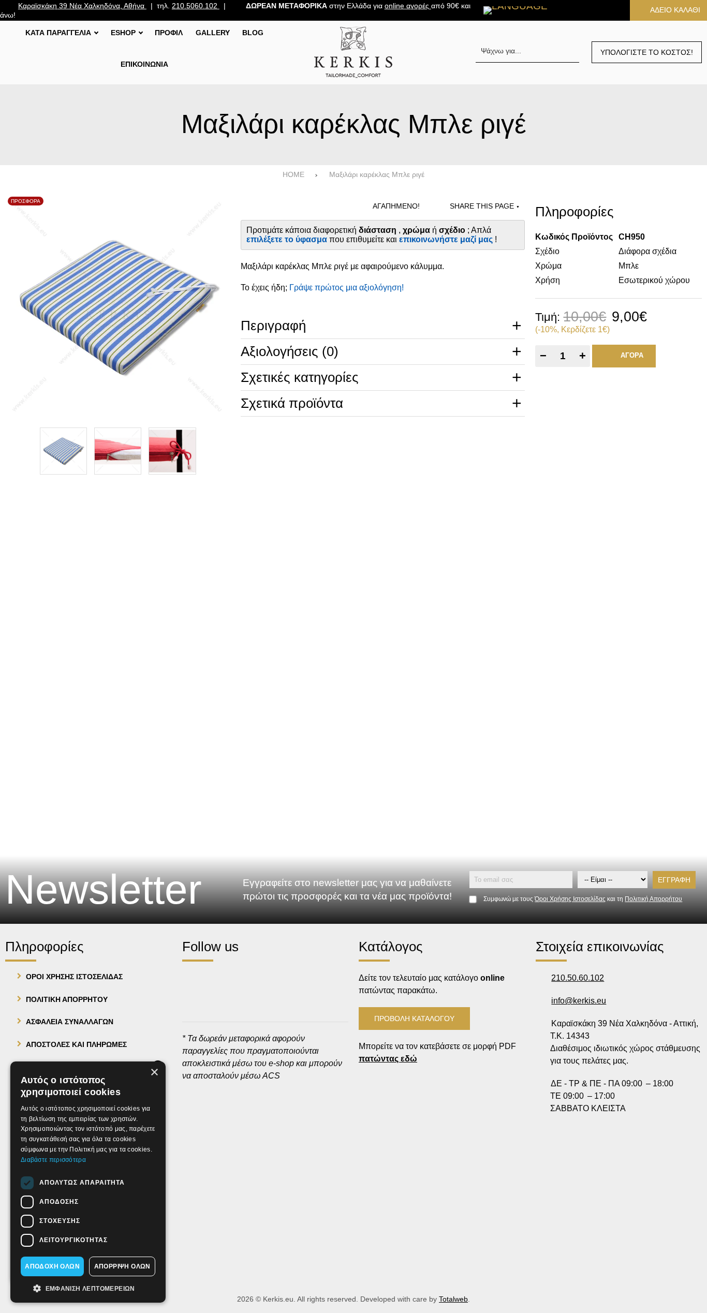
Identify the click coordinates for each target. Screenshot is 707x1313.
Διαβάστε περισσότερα (53, 1159)
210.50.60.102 (577, 977)
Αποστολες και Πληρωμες (76, 1044)
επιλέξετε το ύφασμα (287, 239)
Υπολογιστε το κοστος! (646, 52)
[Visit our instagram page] (223, 980)
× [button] (154, 1072)
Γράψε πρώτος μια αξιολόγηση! (346, 287)
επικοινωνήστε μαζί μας (447, 239)
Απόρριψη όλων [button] (122, 1266)
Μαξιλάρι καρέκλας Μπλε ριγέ (376, 175)
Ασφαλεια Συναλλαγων (69, 1021)
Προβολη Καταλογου (414, 1018)
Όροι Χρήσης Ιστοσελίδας (570, 899)
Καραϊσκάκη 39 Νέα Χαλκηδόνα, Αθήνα (82, 6)
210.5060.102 (195, 6)
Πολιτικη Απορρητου (67, 999)
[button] (88, 1287)
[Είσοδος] (606, 10)
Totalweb (453, 1299)
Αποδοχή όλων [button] (52, 1266)
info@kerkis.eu (578, 1000)
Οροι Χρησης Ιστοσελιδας (74, 976)
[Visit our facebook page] (195, 980)
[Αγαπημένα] (574, 10)
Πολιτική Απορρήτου (653, 899)
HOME (293, 175)
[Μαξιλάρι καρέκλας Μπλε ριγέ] (117, 306)
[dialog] (88, 1182)
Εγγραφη (674, 880)
